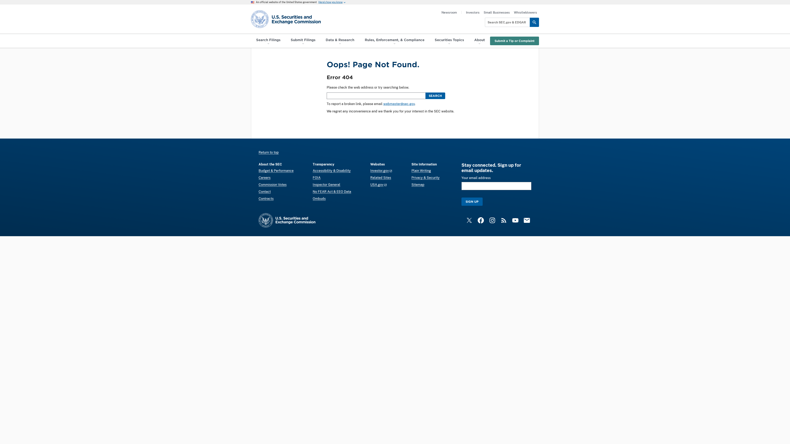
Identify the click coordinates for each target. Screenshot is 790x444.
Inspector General (326, 185)
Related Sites (380, 178)
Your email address (476, 178)
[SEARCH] (534, 22)
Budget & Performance (276, 171)
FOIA (317, 178)
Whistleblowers (525, 12)
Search (435, 95)
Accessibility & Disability (332, 171)
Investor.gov (379, 171)
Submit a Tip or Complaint (514, 41)
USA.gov (376, 185)
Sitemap (417, 185)
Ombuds (319, 199)
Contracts (266, 199)
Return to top (269, 152)
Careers (265, 178)
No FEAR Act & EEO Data (332, 192)
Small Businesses (497, 12)
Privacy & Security (425, 178)
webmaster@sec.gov (399, 104)
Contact (265, 192)
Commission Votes (273, 185)
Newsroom (449, 12)
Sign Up (472, 201)
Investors (473, 12)
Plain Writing (421, 171)
